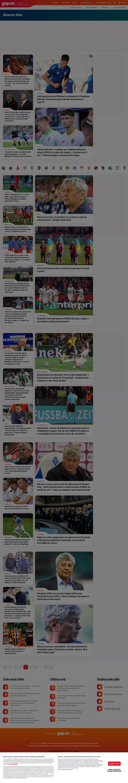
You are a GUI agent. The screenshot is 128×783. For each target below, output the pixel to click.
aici (33, 773)
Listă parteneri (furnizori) (65, 769)
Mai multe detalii (13, 764)
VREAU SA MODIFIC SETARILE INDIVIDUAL (114, 770)
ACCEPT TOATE (114, 763)
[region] (64, 767)
